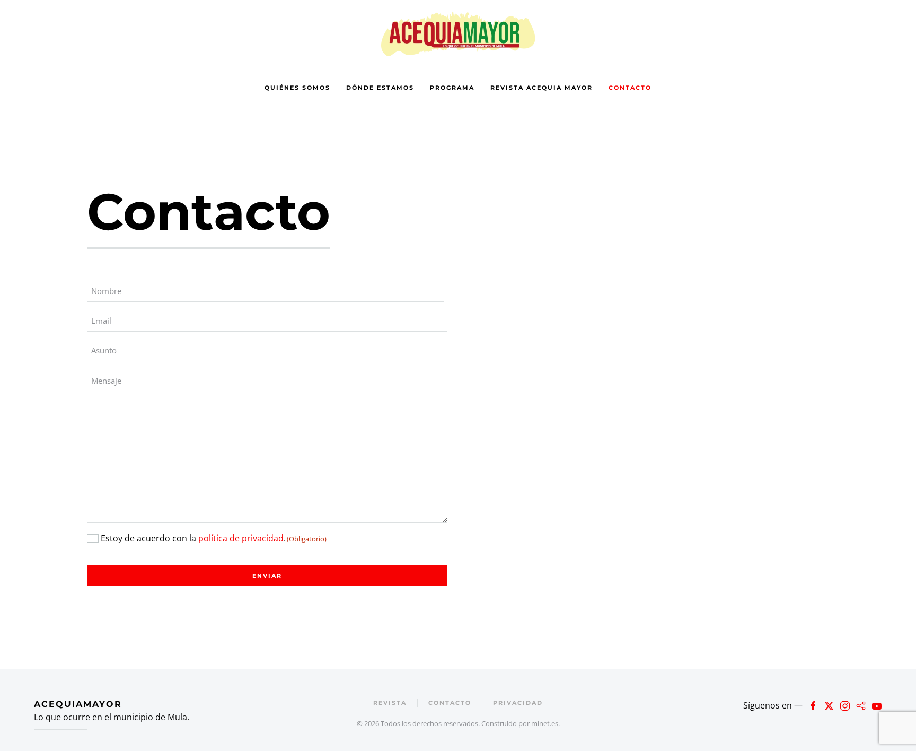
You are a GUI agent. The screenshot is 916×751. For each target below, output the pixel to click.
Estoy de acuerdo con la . (214, 538)
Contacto (630, 87)
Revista (390, 702)
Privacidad (518, 702)
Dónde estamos (380, 87)
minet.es (544, 723)
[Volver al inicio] (458, 33)
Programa (452, 87)
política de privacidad (241, 538)
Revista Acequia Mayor (541, 87)
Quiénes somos (297, 87)
